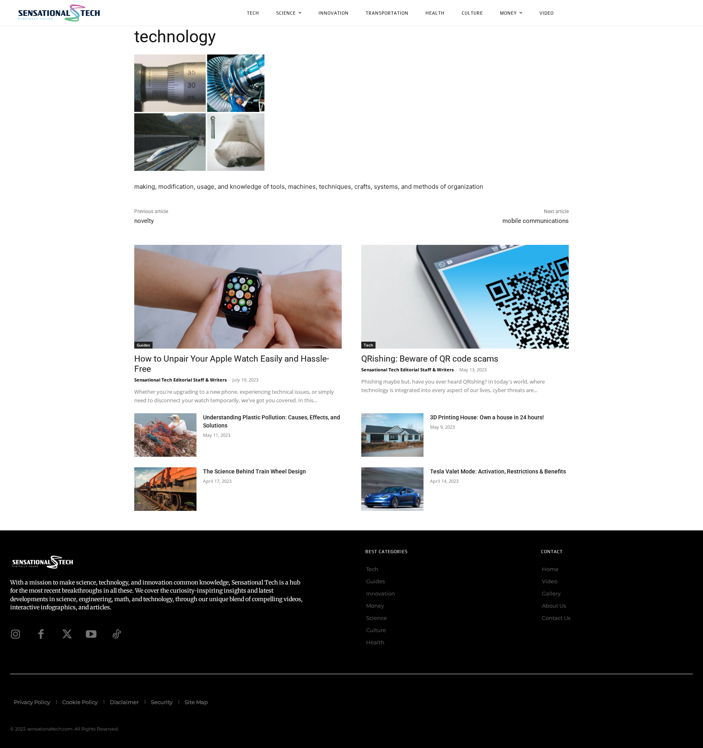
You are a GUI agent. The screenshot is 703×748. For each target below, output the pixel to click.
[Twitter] (66, 634)
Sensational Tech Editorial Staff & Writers (180, 380)
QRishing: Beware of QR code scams (429, 359)
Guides (143, 345)
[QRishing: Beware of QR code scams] (465, 297)
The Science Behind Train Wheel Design (254, 471)
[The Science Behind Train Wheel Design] (165, 489)
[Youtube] (91, 634)
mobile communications (535, 221)
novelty (144, 221)
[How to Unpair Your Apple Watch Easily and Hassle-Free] (238, 297)
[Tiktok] (116, 634)
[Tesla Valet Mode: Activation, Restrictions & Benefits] (392, 489)
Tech (368, 345)
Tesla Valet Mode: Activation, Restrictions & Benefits (498, 471)
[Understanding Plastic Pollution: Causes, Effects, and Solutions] (165, 435)
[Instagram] (15, 634)
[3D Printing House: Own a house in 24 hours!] (392, 435)
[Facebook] (40, 634)
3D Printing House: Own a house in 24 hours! (487, 417)
